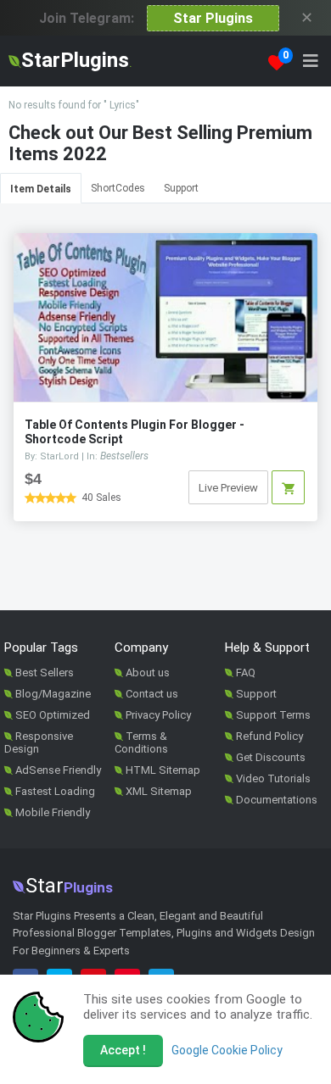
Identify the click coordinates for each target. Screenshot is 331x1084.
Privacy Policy (158, 715)
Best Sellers (44, 672)
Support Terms (273, 715)
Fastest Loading (55, 791)
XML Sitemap (159, 791)
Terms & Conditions (141, 742)
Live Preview (228, 487)
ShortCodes (118, 188)
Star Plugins (213, 18)
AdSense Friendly (58, 770)
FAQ (245, 672)
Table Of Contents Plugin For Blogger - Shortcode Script (134, 432)
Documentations (276, 799)
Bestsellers (124, 456)
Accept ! (123, 1050)
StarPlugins (76, 60)
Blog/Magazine (53, 693)
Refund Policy (269, 736)
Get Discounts (271, 757)
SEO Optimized (52, 715)
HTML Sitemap (163, 770)
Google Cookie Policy (227, 1050)
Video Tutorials (273, 778)
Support (181, 188)
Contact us (152, 693)
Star (69, 886)
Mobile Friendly (52, 812)
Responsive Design (38, 742)
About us (148, 672)
